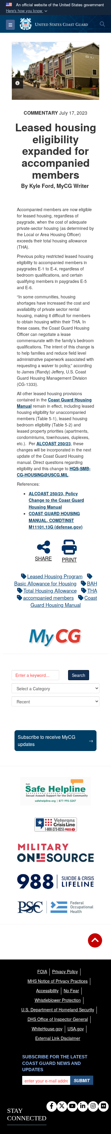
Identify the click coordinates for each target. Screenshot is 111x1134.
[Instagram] (93, 1106)
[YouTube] (72, 1106)
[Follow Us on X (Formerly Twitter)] (62, 1106)
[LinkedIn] (83, 1106)
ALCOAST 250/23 (53, 443)
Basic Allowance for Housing (45, 583)
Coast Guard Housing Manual (63, 601)
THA (92, 590)
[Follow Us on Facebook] (51, 1106)
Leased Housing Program (55, 576)
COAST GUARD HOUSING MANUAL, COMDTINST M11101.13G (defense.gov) (56, 520)
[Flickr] (103, 1106)
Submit (82, 1080)
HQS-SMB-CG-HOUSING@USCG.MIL (54, 471)
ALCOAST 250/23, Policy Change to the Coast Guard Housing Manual (56, 500)
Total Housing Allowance (50, 590)
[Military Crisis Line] (55, 824)
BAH (92, 583)
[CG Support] (55, 853)
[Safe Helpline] (55, 791)
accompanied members (48, 597)
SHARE (43, 557)
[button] (27, 11)
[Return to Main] (95, 944)
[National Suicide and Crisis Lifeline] (55, 881)
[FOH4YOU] (55, 907)
